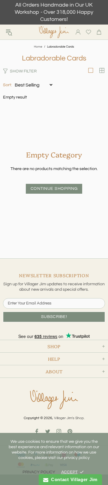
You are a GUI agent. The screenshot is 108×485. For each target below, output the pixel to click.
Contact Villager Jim (73, 479)
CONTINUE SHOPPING (54, 189)
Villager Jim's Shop (54, 32)
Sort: (7, 85)
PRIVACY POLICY (38, 472)
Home (38, 46)
